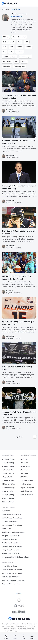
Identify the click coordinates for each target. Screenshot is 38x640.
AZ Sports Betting (8, 480)
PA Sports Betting (8, 470)
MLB (26, 42)
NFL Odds (24, 470)
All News (6, 37)
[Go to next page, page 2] (34, 437)
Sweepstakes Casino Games (12, 546)
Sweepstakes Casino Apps (11, 550)
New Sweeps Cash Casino (11, 553)
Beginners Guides (27, 480)
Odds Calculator (26, 491)
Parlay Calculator (27, 495)
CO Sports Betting (8, 484)
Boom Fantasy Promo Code (11, 514)
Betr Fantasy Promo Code (11, 521)
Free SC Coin (6, 529)
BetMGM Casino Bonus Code (12, 570)
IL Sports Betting (7, 477)
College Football (8, 42)
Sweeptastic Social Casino (11, 536)
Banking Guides (26, 484)
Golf (19, 42)
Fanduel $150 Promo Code (11, 577)
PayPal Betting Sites (27, 488)
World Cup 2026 (19, 66)
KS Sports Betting (8, 463)
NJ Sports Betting (8, 466)
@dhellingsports (17, 16)
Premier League (25, 57)
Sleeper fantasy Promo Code (12, 525)
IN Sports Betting (8, 491)
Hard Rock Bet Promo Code (11, 584)
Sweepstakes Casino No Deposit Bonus (15, 557)
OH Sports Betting (8, 498)
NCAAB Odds (25, 477)
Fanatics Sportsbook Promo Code (13, 580)
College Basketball (19, 37)
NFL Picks (24, 459)
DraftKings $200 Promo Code (12, 573)
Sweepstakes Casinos (9, 539)
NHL (11, 52)
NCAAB (19, 47)
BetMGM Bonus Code (9, 566)
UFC (16, 61)
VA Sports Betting (8, 488)
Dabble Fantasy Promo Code (12, 518)
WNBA (24, 61)
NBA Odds (24, 473)
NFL (4, 52)
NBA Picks (24, 463)
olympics (20, 52)
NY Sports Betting (8, 459)
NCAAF (28, 47)
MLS (4, 47)
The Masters (7, 61)
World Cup (6, 66)
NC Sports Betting (8, 502)
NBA (11, 47)
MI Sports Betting (8, 473)
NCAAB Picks (25, 466)
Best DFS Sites (7, 511)
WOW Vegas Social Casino (11, 543)
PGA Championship (9, 57)
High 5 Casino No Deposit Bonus (13, 532)
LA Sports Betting (8, 495)
